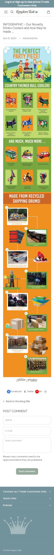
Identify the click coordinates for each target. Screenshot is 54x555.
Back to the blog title (18, 401)
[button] (6, 12)
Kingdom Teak (16, 550)
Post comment (27, 471)
